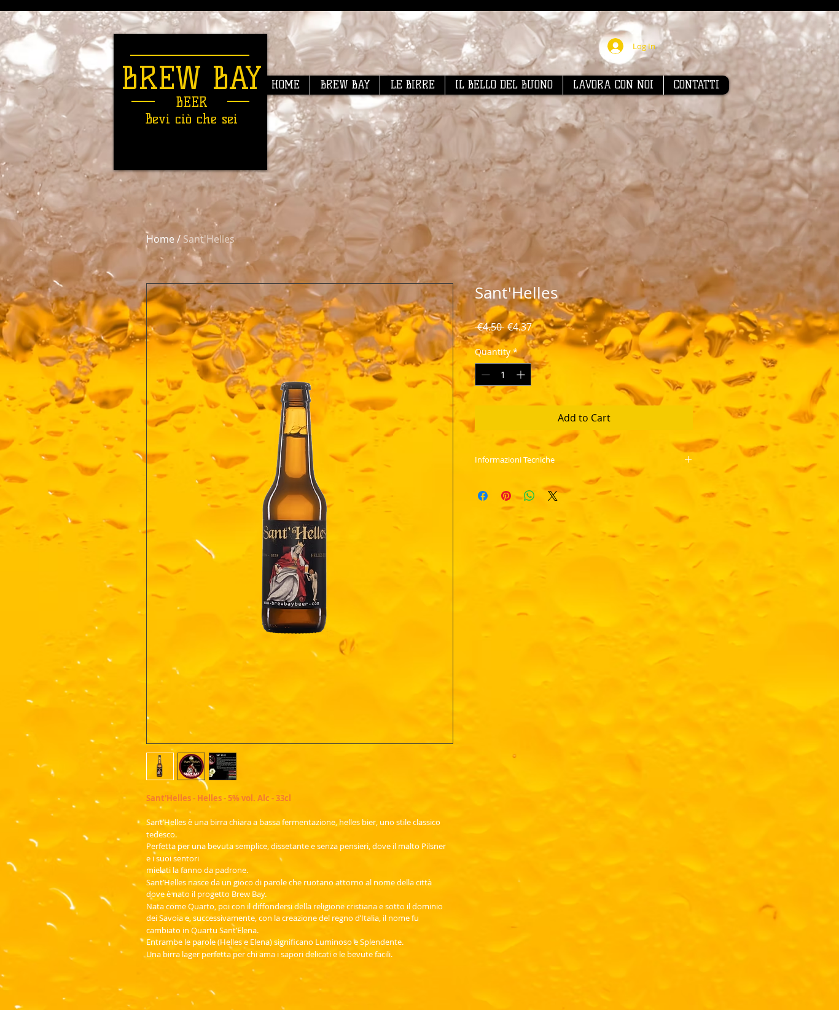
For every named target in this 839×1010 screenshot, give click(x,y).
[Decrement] (484, 374)
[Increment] (521, 374)
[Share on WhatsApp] (529, 495)
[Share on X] (552, 495)
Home (160, 239)
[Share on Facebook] (482, 495)
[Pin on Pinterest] (506, 495)
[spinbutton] (503, 374)
